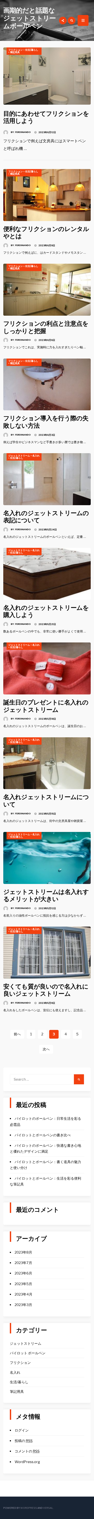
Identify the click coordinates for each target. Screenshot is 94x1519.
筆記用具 (15, 52)
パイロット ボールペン (27, 1353)
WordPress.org (27, 1462)
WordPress (28, 1507)
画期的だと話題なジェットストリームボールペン (29, 18)
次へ (46, 1049)
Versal (48, 1507)
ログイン (22, 1430)
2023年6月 (23, 1273)
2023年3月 (23, 1305)
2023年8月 (23, 1252)
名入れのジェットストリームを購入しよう (46, 611)
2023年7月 (23, 1263)
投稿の (24, 1441)
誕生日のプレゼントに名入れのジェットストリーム (45, 706)
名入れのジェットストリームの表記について (46, 517)
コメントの (27, 1451)
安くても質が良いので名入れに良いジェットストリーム (45, 990)
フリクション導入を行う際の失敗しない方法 (45, 422)
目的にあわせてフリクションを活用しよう (46, 117)
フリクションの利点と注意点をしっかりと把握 (45, 327)
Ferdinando (23, 132)
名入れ (36, 455)
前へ (17, 1034)
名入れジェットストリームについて (46, 801)
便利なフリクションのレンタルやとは (46, 233)
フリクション (15, 50)
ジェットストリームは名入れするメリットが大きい (46, 896)
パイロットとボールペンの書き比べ (43, 1135)
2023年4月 (23, 1294)
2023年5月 (23, 1284)
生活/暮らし (31, 50)
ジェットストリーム (19, 455)
